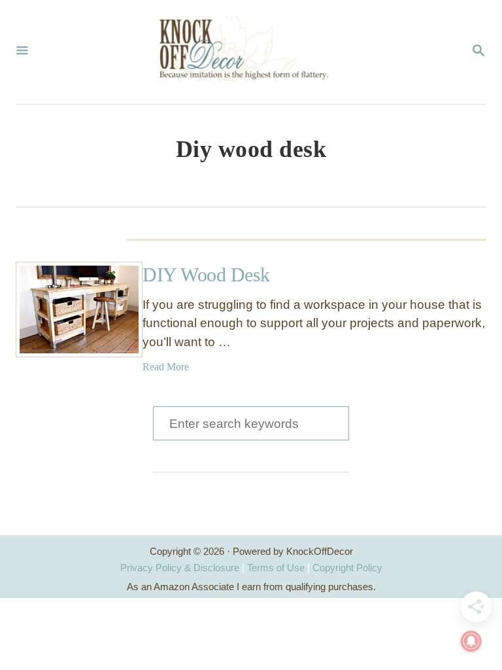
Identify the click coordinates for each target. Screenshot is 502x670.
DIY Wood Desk (206, 274)
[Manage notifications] (471, 641)
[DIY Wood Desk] (63, 309)
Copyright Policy (347, 567)
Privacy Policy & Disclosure (179, 567)
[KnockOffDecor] (249, 52)
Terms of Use (276, 567)
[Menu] (22, 52)
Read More (165, 366)
